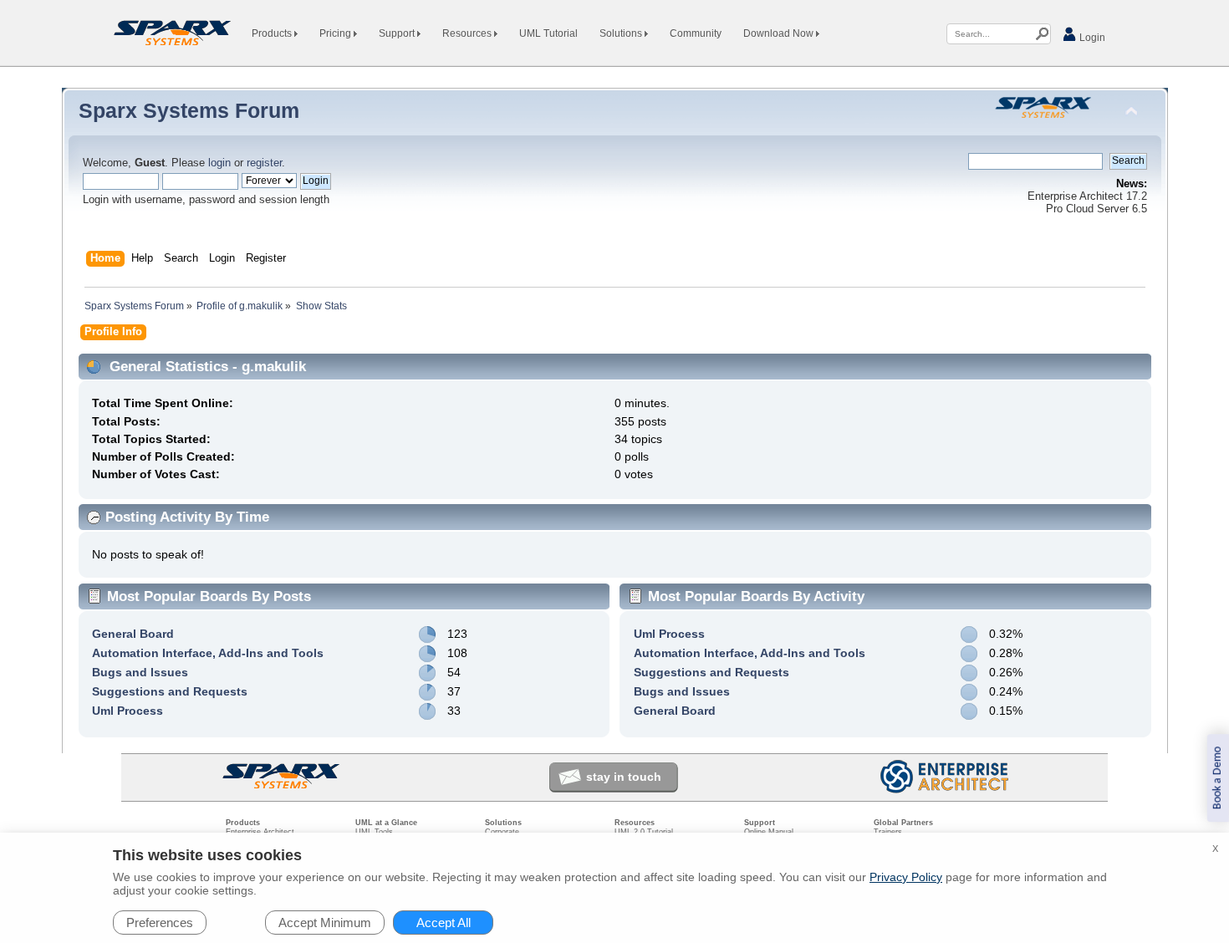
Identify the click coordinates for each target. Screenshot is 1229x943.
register (264, 163)
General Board (133, 633)
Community (696, 33)
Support (398, 33)
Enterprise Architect (260, 832)
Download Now (779, 33)
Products (273, 33)
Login (1091, 37)
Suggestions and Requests (169, 691)
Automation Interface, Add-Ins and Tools (208, 653)
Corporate (502, 832)
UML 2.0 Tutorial (643, 832)
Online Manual (768, 832)
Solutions (622, 33)
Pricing (336, 33)
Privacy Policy (905, 877)
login (219, 163)
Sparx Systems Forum (189, 110)
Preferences (159, 922)
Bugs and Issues (140, 672)
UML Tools (374, 832)
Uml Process (127, 710)
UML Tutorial (548, 33)
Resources (468, 33)
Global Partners (903, 822)
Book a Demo (1217, 778)
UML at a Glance (386, 822)
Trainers (888, 832)
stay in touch (623, 776)
